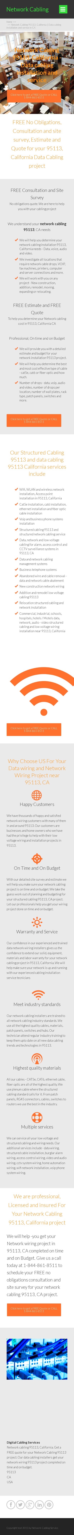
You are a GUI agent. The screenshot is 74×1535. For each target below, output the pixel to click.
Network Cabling (27, 9)
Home (11, 21)
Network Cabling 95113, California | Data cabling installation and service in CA (33, 26)
